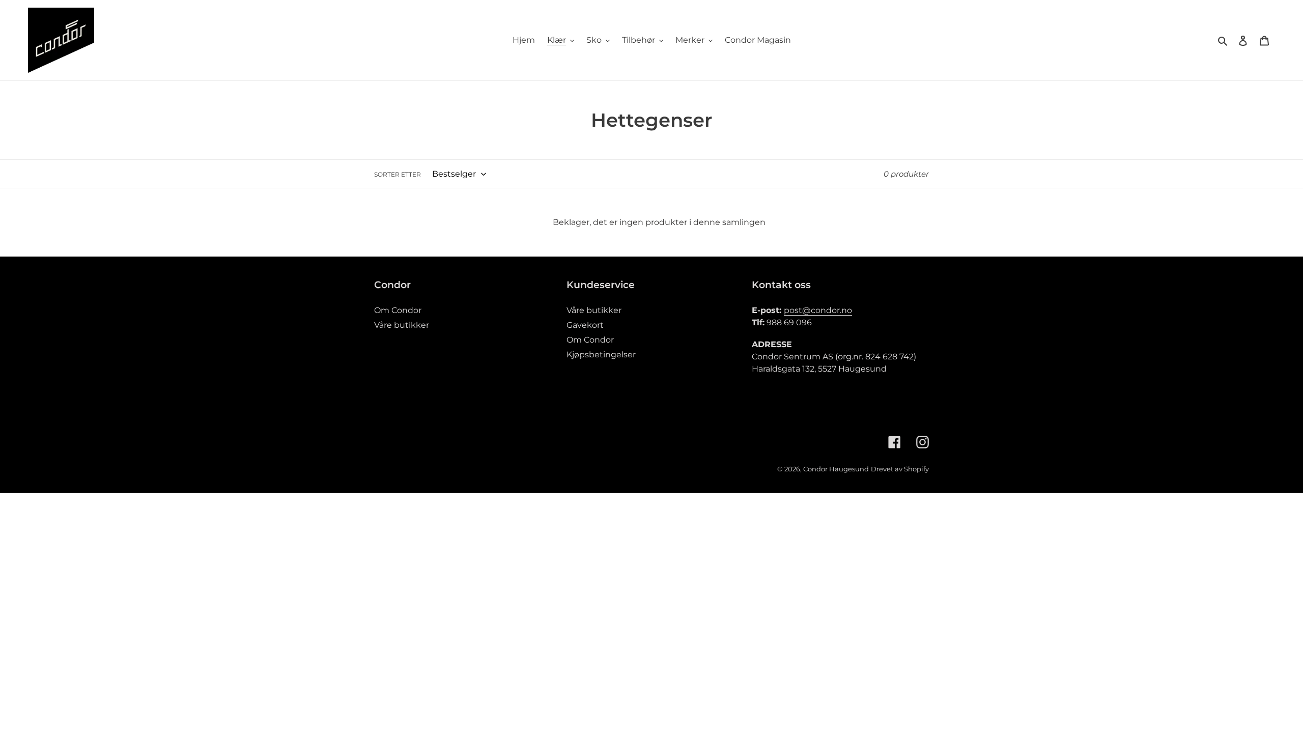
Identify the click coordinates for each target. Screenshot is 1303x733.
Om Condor (397, 310)
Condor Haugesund (836, 469)
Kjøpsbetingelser (601, 354)
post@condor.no (818, 310)
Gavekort (585, 325)
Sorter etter (397, 174)
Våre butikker (401, 325)
